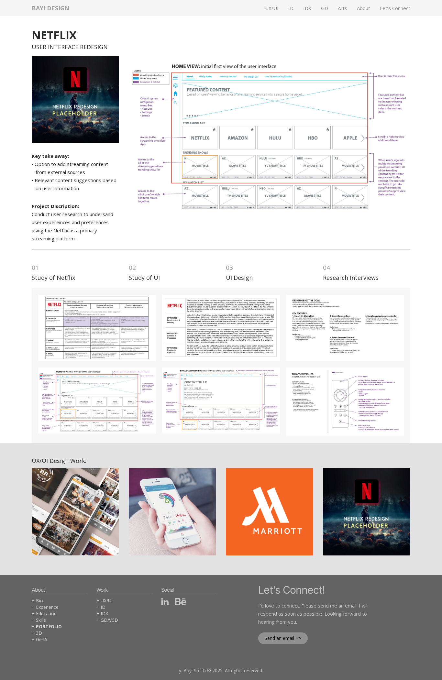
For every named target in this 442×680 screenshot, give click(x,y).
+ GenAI (40, 639)
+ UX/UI (104, 601)
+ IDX (102, 613)
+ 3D (37, 633)
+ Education (44, 613)
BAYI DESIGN (50, 8)
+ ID (100, 607)
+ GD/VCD (107, 620)
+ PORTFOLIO (47, 626)
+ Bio (37, 601)
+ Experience (45, 607)
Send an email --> (283, 638)
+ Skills (39, 620)
